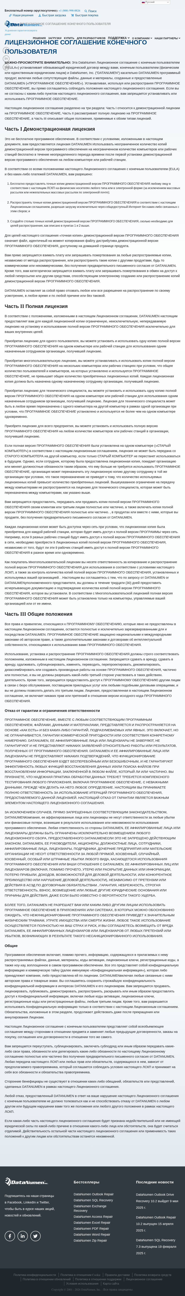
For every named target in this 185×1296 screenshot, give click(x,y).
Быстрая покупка (86, 15)
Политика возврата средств (152, 1275)
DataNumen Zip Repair (90, 1240)
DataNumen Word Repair (92, 1234)
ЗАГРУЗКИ (54, 38)
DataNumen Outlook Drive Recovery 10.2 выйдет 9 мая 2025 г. (157, 1201)
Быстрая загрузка (54, 15)
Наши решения (22, 15)
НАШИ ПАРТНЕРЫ (166, 38)
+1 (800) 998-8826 (69, 10)
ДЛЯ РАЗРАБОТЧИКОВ (91, 38)
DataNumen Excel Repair (92, 1222)
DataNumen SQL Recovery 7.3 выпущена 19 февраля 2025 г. (156, 1246)
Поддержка (117, 38)
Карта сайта (111, 1283)
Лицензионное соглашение (144, 1279)
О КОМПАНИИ (141, 38)
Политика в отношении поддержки (98, 1279)
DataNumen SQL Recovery (93, 1200)
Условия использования (82, 1283)
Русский (149, 2)
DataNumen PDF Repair (91, 1228)
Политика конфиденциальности (35, 1275)
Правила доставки (117, 1275)
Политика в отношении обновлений (47, 1279)
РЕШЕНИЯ (39, 38)
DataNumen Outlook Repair (94, 1194)
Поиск (92, 11)
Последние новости (155, 1182)
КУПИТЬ (69, 38)
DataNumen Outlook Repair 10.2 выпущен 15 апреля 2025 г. (156, 1224)
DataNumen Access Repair (93, 1216)
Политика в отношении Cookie (80, 1275)
